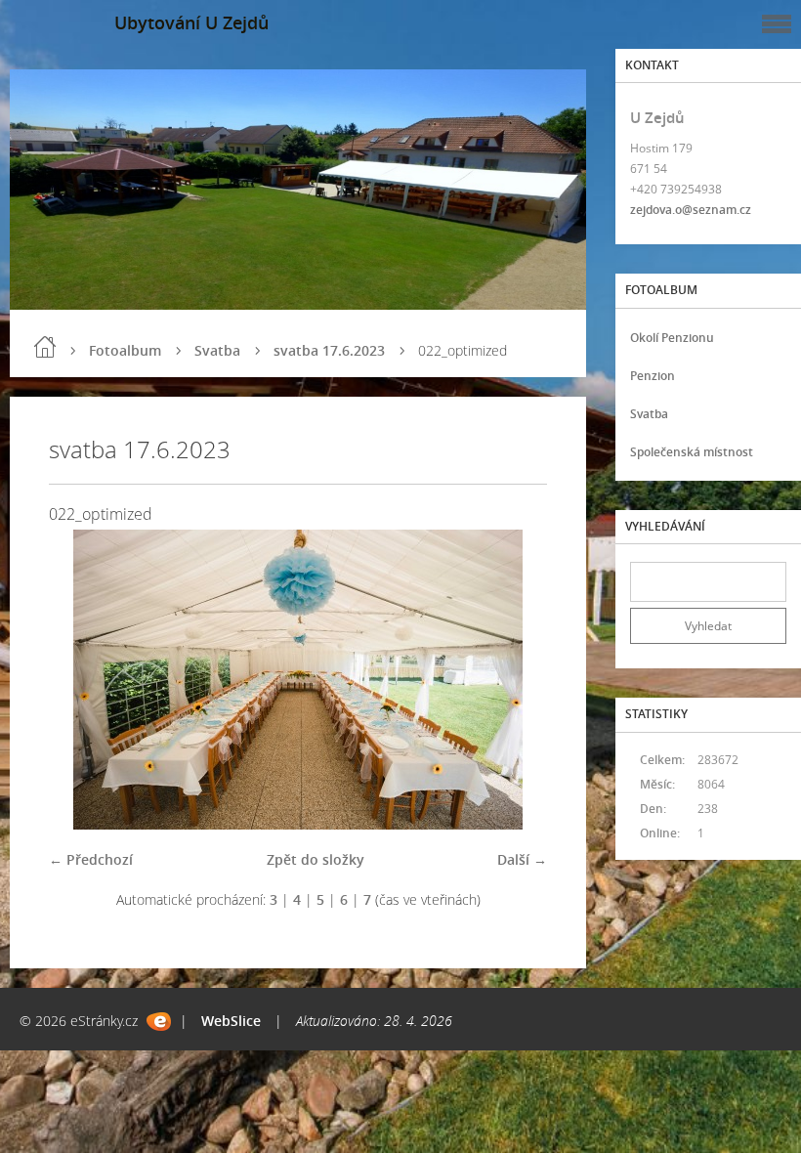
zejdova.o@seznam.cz (690, 209)
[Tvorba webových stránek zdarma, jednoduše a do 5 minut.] (159, 1021)
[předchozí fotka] (81, 680)
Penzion (652, 375)
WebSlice (231, 1020)
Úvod (45, 347)
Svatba (217, 350)
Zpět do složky (315, 859)
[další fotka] (515, 680)
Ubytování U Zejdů (191, 22)
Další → (522, 859)
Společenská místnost (691, 452)
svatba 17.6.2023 (329, 350)
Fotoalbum (125, 350)
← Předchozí (91, 859)
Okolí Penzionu (672, 337)
